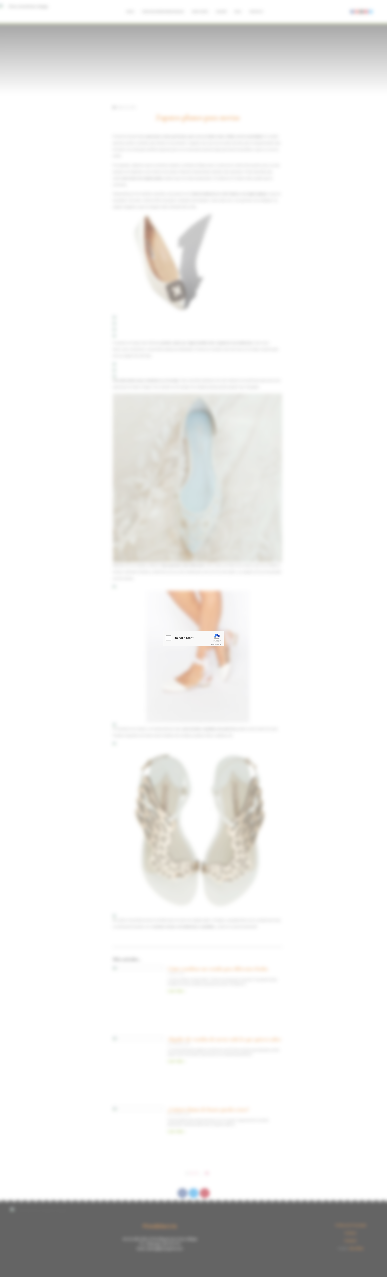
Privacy (213, 644)
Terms (219, 644)
